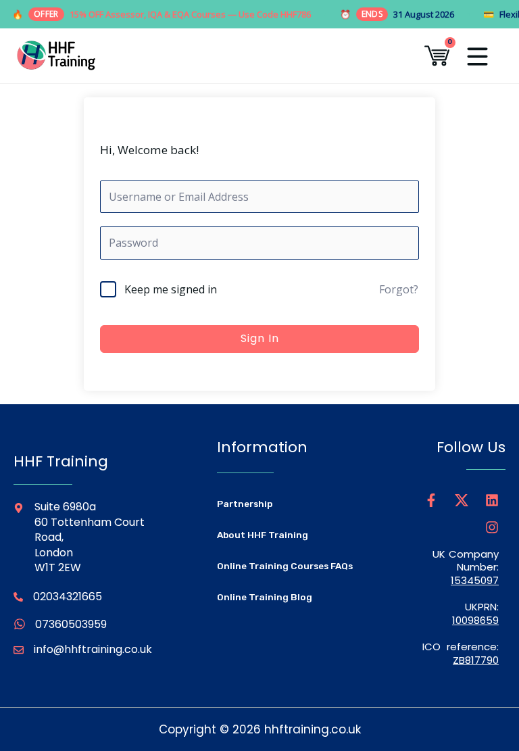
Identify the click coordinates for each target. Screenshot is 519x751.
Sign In (260, 338)
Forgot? (398, 289)
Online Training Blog (264, 596)
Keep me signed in (170, 289)
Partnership (245, 503)
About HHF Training (262, 534)
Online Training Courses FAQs (285, 565)
